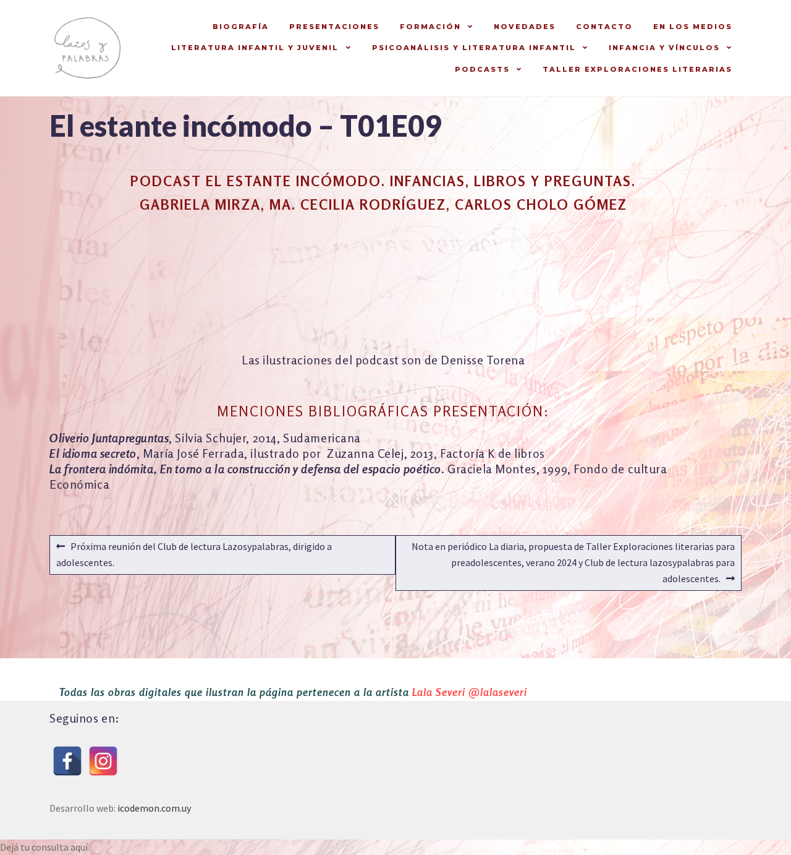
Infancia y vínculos (664, 47)
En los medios (692, 26)
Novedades (525, 26)
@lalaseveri (497, 691)
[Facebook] (67, 761)
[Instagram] (103, 761)
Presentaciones (334, 26)
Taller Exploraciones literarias (637, 69)
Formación (430, 26)
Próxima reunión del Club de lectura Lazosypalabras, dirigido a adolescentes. (194, 554)
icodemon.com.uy (154, 808)
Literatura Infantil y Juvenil (255, 47)
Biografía (241, 26)
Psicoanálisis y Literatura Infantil (474, 47)
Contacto (604, 26)
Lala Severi (438, 691)
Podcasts (482, 69)
